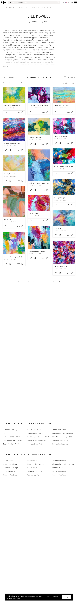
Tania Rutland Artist (35, 433)
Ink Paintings (32, 461)
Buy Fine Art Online (9, 7)
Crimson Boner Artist (35, 444)
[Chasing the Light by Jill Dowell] (64, 187)
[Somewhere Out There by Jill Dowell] (64, 95)
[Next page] (59, 281)
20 (54, 282)
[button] (75, 2)
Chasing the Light (60, 198)
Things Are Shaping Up (61, 136)
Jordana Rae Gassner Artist (62, 433)
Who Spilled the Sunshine (12, 105)
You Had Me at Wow (60, 266)
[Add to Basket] (22, 113)
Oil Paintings (32, 468)
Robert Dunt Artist (34, 430)
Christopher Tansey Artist (62, 437)
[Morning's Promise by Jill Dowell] (14, 163)
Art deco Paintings (59, 471)
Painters (20, 7)
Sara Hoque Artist (59, 430)
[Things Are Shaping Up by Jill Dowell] (64, 126)
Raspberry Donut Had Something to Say (42, 105)
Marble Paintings (58, 468)
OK (67, 597)
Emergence (57, 228)
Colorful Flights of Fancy (12, 143)
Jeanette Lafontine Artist (36, 440)
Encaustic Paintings (10, 468)
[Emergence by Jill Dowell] (64, 218)
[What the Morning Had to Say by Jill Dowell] (14, 243)
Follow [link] (34, 22)
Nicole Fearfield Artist (11, 444)
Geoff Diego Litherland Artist (38, 437)
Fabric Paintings (9, 471)
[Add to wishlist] (6, 113)
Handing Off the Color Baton (63, 166)
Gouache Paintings (10, 475)
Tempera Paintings (34, 471)
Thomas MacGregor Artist (12, 440)
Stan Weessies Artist (60, 440)
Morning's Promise (10, 174)
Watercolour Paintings (35, 475)
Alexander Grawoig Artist (12, 430)
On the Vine (7, 219)
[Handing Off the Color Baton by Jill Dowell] (64, 156)
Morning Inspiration (35, 137)
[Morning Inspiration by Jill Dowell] (39, 126)
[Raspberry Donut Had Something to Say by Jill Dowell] (39, 95)
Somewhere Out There (61, 105)
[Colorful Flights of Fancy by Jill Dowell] (14, 129)
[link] (58, 2)
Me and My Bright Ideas (37, 251)
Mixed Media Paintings (36, 464)
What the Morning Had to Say (14, 257)
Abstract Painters (31, 7)
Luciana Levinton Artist (11, 437)
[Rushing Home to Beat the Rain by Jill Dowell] (39, 165)
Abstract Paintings (59, 461)
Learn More (16, 598)
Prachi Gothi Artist (10, 433)
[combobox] (14, 82)
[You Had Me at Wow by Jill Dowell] (64, 252)
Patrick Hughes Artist (60, 444)
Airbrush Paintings (10, 464)
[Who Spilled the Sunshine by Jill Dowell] (14, 95)
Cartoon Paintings (59, 475)
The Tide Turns (33, 213)
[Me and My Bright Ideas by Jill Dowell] (39, 237)
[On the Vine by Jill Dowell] (14, 201)
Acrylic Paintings (9, 461)
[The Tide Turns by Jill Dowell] (39, 203)
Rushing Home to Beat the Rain (39, 183)
